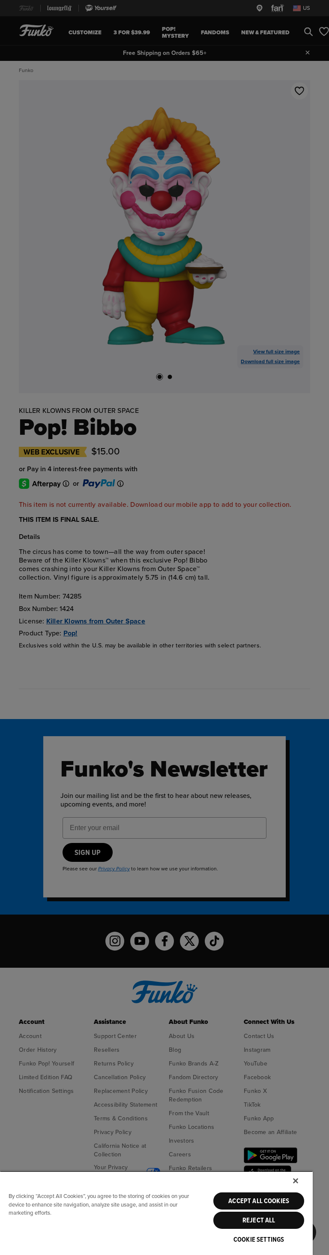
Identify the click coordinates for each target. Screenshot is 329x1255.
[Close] (295, 1180)
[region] (156, 1213)
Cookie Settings (258, 1239)
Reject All (258, 1220)
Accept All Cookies (258, 1201)
